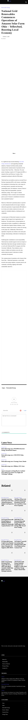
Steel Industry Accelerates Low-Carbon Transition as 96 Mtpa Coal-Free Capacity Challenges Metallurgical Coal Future (13, 694)
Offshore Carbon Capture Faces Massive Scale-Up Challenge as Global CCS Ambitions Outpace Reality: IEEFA (13, 680)
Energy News (4, 447)
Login (24, 410)
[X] (14, 156)
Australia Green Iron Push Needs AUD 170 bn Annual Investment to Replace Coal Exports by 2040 (7, 502)
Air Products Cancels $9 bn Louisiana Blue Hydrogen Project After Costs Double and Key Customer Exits (20, 544)
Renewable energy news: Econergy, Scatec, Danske (13, 461)
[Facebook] (17, 156)
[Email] (20, 156)
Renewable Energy (5, 7)
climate (2, 676)
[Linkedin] (10, 156)
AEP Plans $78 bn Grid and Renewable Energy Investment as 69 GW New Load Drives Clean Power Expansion (20, 502)
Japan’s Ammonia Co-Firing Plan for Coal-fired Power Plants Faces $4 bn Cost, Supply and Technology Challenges (13, 472)
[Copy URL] (7, 156)
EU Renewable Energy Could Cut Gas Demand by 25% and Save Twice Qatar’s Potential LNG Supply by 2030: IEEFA (7, 544)
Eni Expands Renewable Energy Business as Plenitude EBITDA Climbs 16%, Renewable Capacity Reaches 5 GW (7, 522)
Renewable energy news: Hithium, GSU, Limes (13, 466)
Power (2, 469)
